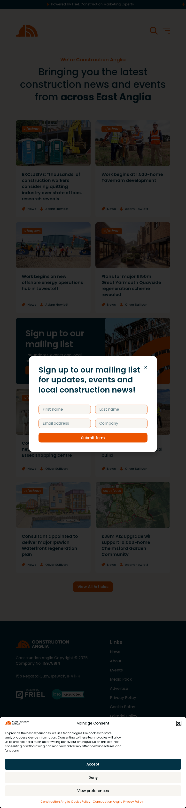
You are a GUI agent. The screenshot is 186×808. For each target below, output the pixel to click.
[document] (93, 404)
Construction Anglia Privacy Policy (118, 802)
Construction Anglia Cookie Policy (65, 802)
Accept (93, 764)
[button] (178, 723)
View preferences (93, 790)
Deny (93, 777)
